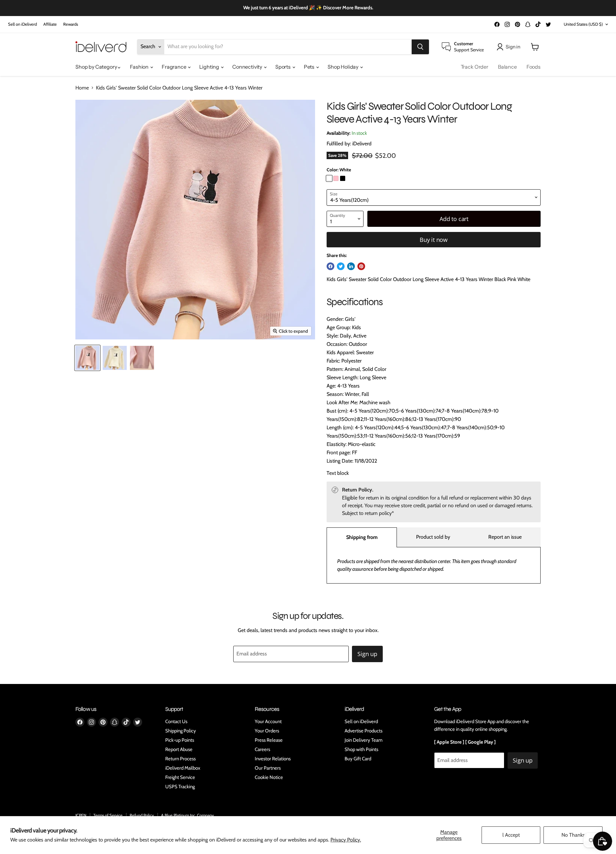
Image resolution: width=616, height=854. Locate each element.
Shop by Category (96, 67)
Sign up (367, 654)
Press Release (269, 740)
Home (82, 88)
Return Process (180, 759)
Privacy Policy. (345, 840)
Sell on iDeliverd (22, 24)
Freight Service (180, 777)
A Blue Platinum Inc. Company (187, 815)
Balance (507, 67)
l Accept (511, 835)
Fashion (140, 67)
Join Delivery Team (363, 740)
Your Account (268, 721)
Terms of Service (108, 815)
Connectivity (247, 67)
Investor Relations (273, 759)
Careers (262, 749)
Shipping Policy (180, 731)
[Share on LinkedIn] (351, 266)
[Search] (420, 46)
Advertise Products (363, 731)
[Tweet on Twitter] (341, 266)
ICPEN (80, 815)
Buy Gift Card (358, 759)
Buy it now (434, 239)
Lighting (209, 67)
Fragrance (174, 67)
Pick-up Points (179, 740)
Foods (533, 67)
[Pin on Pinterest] (361, 266)
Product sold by (433, 537)
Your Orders (267, 731)
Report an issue (505, 537)
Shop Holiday (343, 67)
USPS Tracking (180, 787)
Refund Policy (142, 815)
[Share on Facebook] (330, 266)
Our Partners (268, 768)
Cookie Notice (269, 777)
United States (583, 24)
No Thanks (573, 835)
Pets (309, 67)
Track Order (474, 67)
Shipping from (362, 537)
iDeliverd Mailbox (182, 768)
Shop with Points (361, 749)
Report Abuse (179, 749)
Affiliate (50, 24)
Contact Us (176, 721)
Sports (283, 67)
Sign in (513, 47)
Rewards (70, 24)
